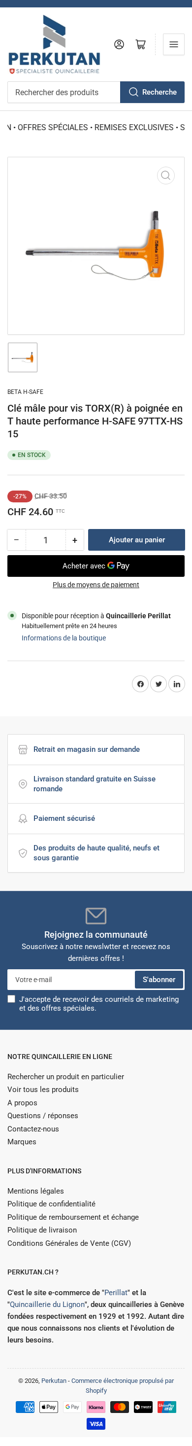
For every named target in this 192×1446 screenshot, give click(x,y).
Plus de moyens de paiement (96, 585)
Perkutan (53, 1380)
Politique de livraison (42, 1230)
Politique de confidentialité (51, 1203)
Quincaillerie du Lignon (47, 1304)
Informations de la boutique (64, 638)
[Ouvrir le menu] (174, 44)
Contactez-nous (33, 1129)
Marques (21, 1141)
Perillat (116, 1292)
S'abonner (159, 979)
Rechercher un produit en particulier (65, 1076)
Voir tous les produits (43, 1089)
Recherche (159, 92)
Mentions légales (35, 1191)
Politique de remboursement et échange (73, 1217)
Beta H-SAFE (25, 391)
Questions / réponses (42, 1115)
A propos (22, 1102)
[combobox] (96, 92)
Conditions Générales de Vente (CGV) (69, 1243)
